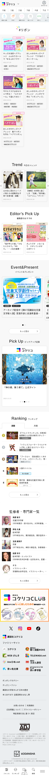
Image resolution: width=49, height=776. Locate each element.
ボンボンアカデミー (11, 680)
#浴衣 (5, 66)
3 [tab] (24, 401)
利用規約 (30, 705)
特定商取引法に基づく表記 (24, 713)
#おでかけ (40, 66)
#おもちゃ (13, 104)
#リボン (6, 69)
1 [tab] (20, 401)
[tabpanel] (24, 376)
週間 (13, 425)
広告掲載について (14, 709)
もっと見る (24, 494)
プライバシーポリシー (32, 709)
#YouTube (14, 107)
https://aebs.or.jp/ (9, 745)
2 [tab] (22, 401)
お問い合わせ (19, 705)
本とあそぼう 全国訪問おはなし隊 (16, 694)
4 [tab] (26, 401)
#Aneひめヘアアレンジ (33, 69)
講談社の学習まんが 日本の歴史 (15, 690)
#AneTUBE (7, 107)
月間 (36, 425)
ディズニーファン (10, 685)
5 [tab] (28, 401)
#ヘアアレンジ (13, 66)
